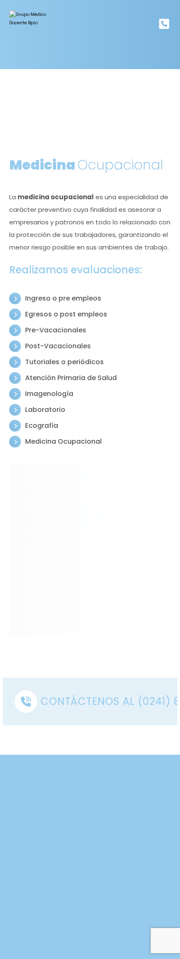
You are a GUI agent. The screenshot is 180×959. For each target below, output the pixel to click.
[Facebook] (73, 879)
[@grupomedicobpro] (33, 34)
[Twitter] (90, 879)
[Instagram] (106, 879)
